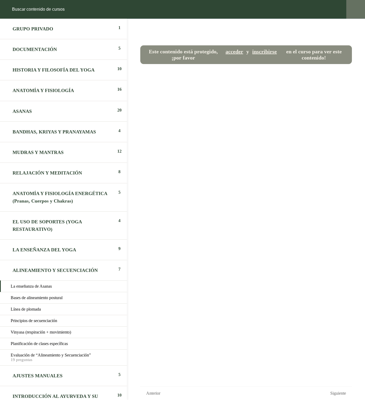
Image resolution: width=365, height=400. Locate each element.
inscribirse (264, 51)
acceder (234, 51)
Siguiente (338, 393)
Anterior (153, 393)
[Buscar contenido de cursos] (9, 9)
